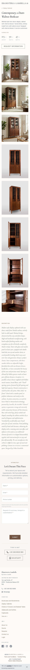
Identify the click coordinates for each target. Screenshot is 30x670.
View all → (4, 616)
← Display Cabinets (7, 8)
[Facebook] (3, 646)
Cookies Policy (22, 657)
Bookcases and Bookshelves (10, 601)
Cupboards (5, 613)
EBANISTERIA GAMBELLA (14, 3)
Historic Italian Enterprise (15, 661)
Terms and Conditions (10, 657)
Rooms (4, 628)
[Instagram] (7, 646)
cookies (9, 666)
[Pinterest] (11, 646)
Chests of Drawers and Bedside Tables (13, 607)
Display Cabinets (7, 604)
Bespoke (4, 631)
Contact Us (5, 634)
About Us (4, 625)
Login (3, 637)
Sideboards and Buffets (9, 610)
